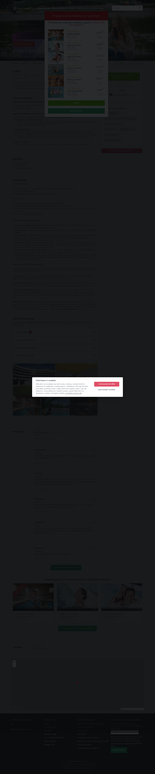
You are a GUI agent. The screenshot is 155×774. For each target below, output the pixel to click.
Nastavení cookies (106, 390)
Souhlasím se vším (107, 384)
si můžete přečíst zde (73, 393)
